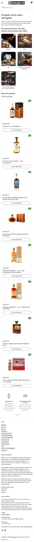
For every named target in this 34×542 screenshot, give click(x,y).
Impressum (4, 450)
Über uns (3, 427)
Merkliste (3, 425)
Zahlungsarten (5, 441)
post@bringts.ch (5, 514)
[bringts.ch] (16, 2)
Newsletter (4, 431)
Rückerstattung (5, 439)
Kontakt (3, 429)
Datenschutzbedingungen (8, 448)
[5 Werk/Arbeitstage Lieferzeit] (25, 396)
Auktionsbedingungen (7, 437)
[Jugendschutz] (9, 396)
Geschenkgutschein (6, 433)
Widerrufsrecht (5, 444)
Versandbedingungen (7, 435)
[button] (31, 2)
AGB (2, 446)
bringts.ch (14, 537)
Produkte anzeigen (6, 96)
